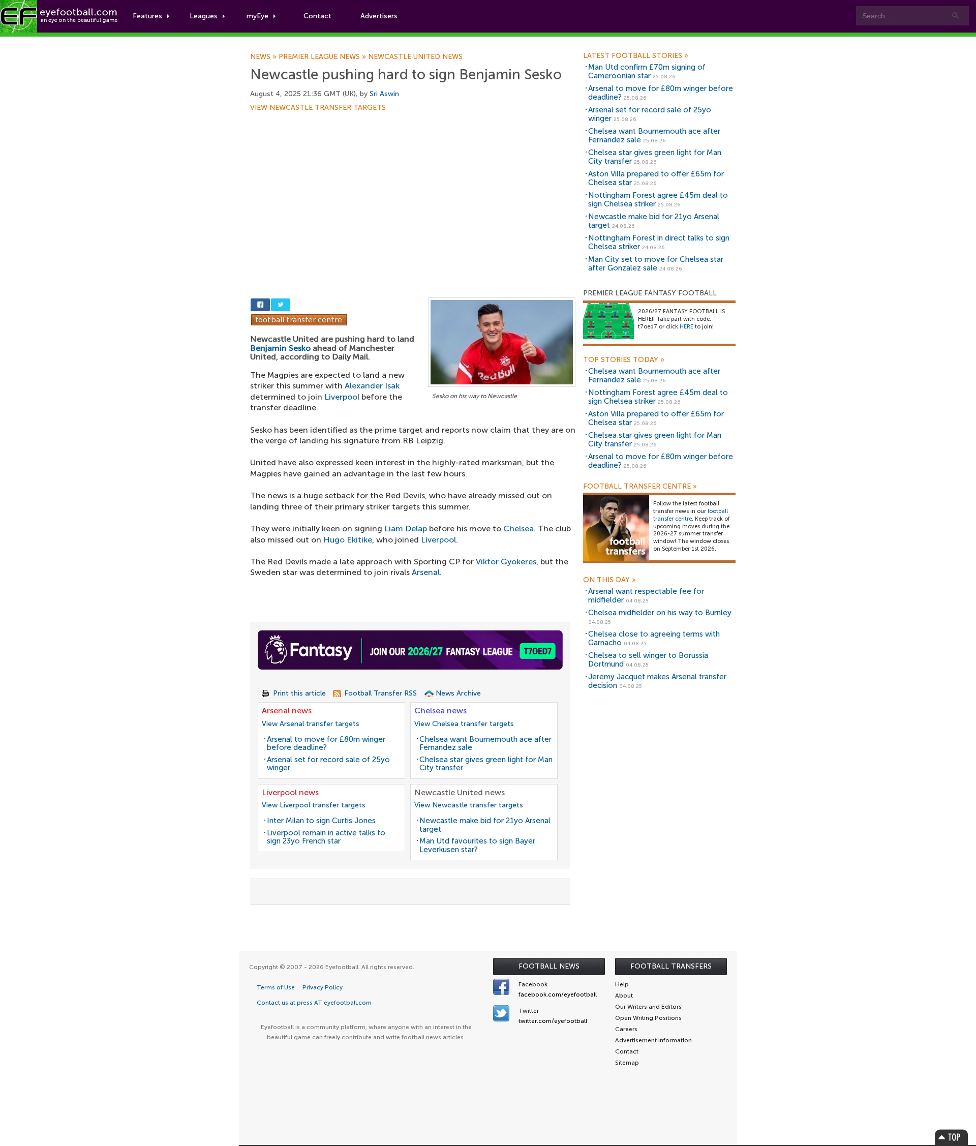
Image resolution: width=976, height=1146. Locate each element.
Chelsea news (440, 710)
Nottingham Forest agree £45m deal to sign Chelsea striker (658, 199)
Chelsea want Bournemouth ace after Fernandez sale (485, 743)
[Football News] (59, 16)
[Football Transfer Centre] (299, 319)
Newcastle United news (415, 56)
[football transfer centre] (616, 528)
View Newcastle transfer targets (318, 107)
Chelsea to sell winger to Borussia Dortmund (648, 660)
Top (951, 1137)
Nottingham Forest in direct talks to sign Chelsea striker (658, 242)
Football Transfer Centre (640, 486)
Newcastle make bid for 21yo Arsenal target (485, 825)
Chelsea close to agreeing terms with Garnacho (654, 638)
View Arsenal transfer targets (310, 723)
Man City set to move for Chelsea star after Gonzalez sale (655, 264)
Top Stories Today (623, 360)
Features (147, 16)
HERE (686, 326)
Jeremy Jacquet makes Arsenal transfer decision (657, 681)
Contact (317, 16)
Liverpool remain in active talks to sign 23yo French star (326, 837)
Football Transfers (671, 966)
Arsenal (426, 572)
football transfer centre (690, 515)
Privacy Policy (322, 987)
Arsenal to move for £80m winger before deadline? (326, 743)
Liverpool (341, 397)
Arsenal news (287, 710)
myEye (257, 16)
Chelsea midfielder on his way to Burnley (659, 612)
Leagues (204, 16)
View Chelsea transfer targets (464, 723)
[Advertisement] (412, 186)
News (264, 56)
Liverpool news (290, 792)
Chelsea (518, 528)
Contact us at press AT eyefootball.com (314, 1003)
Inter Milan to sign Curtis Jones (321, 820)
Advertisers (379, 16)
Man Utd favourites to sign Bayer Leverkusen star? (477, 845)
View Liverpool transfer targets (313, 805)
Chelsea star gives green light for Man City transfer (486, 764)
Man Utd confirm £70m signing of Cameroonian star (647, 71)
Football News (549, 966)
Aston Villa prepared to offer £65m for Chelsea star (656, 178)
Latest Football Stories (635, 55)
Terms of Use (276, 987)
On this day (609, 580)
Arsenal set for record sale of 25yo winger (328, 764)
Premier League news (323, 56)
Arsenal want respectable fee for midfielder (646, 596)
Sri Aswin (384, 93)
